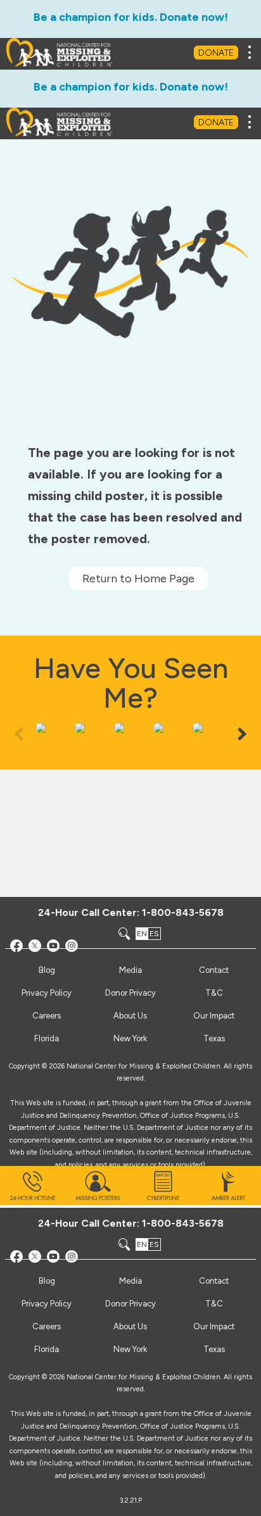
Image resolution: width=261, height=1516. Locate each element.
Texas (214, 1349)
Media (130, 1281)
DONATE (216, 52)
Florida (46, 1349)
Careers (46, 1326)
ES (154, 1244)
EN (142, 1244)
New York (130, 1349)
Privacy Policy (47, 1303)
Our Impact (213, 1326)
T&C (214, 1303)
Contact (214, 1281)
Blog (47, 1281)
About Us (130, 1326)
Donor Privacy (130, 1303)
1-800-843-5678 (183, 1223)
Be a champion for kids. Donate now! (131, 17)
